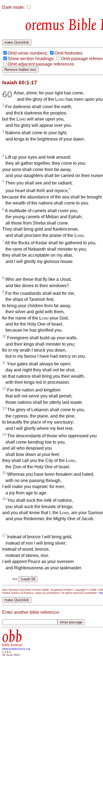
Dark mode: (13, 7)
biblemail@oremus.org (16, 648)
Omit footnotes (68, 53)
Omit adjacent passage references (41, 64)
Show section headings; (31, 58)
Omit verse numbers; (28, 53)
